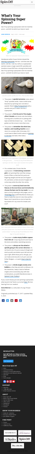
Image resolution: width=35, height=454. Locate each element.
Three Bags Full (9, 195)
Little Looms (6, 401)
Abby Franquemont (20, 106)
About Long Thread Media (10, 398)
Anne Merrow (5, 34)
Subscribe (5, 374)
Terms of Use (6, 424)
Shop (4, 376)
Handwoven (6, 403)
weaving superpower (8, 61)
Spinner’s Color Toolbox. (11, 276)
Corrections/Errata (8, 370)
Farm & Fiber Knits (8, 400)
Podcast (5, 406)
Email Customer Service (9, 391)
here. (26, 282)
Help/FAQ (5, 387)
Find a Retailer (7, 378)
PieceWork (6, 405)
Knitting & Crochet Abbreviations (11, 371)
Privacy (5, 422)
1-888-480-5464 (7, 389)
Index (4, 368)
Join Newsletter (8, 361)
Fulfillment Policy (7, 425)
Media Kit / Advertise (8, 413)
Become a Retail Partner (9, 414)
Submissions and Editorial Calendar (12, 373)
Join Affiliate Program (8, 416)
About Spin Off (7, 397)
